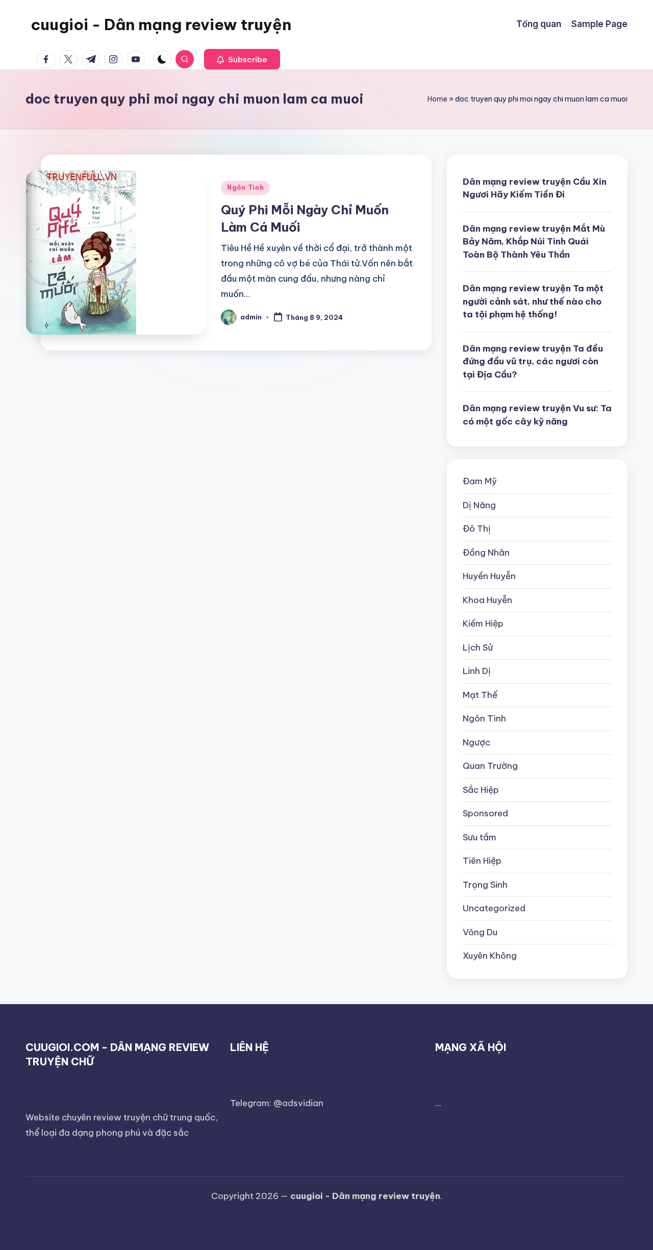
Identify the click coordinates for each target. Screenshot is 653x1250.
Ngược (476, 742)
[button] (242, 59)
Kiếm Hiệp (483, 623)
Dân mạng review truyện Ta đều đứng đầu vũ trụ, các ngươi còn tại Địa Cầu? (533, 361)
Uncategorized (494, 908)
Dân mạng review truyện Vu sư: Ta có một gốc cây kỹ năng (537, 415)
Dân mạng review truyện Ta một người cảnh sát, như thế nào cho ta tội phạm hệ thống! (533, 301)
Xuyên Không (490, 955)
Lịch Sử (478, 647)
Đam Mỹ (480, 481)
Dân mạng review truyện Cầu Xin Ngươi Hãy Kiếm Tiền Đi (535, 188)
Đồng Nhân (486, 552)
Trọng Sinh (485, 884)
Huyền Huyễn (489, 576)
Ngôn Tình (245, 187)
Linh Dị (477, 671)
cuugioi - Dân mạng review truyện (161, 24)
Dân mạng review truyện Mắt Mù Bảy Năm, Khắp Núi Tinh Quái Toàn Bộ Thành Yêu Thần (534, 241)
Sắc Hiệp (481, 789)
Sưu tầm (479, 837)
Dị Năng (479, 505)
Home (437, 99)
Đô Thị (477, 528)
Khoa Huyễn (487, 600)
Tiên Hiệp (482, 860)
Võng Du (480, 932)
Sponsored (485, 813)
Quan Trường (490, 765)
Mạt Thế (480, 695)
